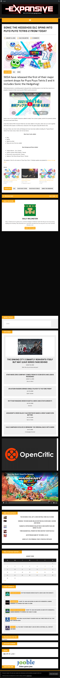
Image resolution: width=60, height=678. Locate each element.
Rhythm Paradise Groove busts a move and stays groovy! (30, 401)
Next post (52, 196)
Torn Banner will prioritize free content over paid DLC (37, 531)
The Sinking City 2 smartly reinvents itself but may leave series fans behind (30, 361)
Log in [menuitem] (4, 1)
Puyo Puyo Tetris (22, 188)
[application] (30, 488)
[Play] (3, 503)
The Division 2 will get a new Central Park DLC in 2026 (37, 517)
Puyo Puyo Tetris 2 (34, 188)
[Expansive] (30, 9)
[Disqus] (30, 253)
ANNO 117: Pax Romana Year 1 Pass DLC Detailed (37, 539)
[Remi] (7, 629)
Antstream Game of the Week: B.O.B (37, 535)
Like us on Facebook (9, 643)
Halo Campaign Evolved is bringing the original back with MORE (30, 427)
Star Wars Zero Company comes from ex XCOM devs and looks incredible (30, 376)
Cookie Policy (29, 675)
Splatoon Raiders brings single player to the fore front (30, 389)
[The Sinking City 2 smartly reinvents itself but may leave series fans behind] (30, 354)
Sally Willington (23, 38)
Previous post (8, 196)
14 (45, 569)
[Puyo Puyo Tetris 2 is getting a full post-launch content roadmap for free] (12, 173)
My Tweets (4, 639)
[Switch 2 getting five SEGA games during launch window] (30, 173)
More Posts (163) (30, 228)
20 (37, 572)
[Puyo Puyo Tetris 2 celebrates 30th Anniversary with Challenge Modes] (47, 173)
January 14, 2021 (10, 38)
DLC (14, 72)
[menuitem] (1, 1)
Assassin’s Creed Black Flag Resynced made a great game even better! (30, 414)
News (18, 72)
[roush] (7, 620)
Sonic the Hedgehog (47, 188)
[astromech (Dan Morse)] (7, 612)
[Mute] (54, 503)
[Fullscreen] (56, 503)
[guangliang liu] (7, 595)
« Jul (5, 580)
